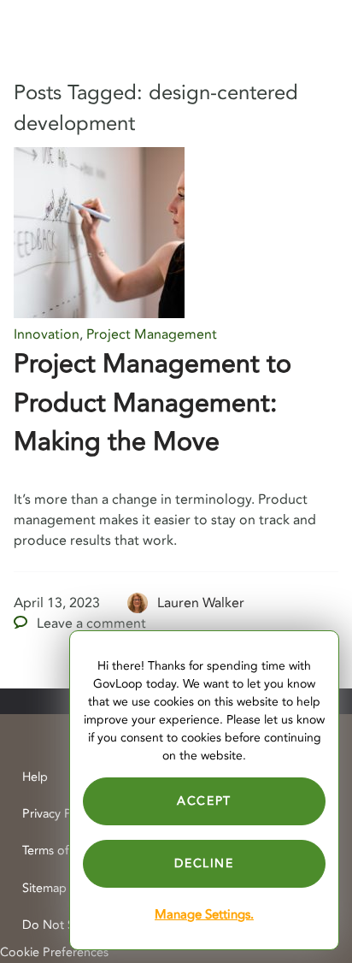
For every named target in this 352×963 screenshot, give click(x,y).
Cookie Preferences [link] (54, 952)
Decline (203, 863)
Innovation (46, 334)
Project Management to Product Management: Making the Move (152, 402)
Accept (204, 801)
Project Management (151, 334)
